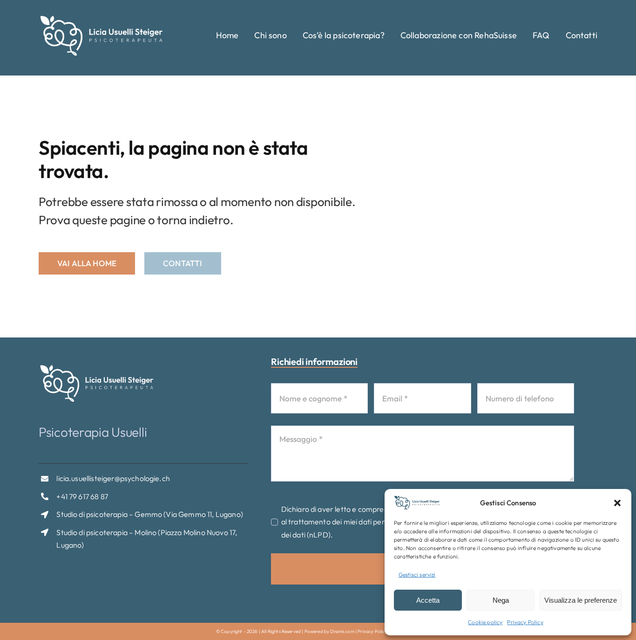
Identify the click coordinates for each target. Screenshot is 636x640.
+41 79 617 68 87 (82, 496)
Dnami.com (342, 631)
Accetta (428, 600)
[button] (617, 503)
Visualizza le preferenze (580, 600)
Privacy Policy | (374, 631)
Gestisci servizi (417, 574)
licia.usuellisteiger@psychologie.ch (113, 478)
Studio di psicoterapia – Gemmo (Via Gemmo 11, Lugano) (149, 514)
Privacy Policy (525, 622)
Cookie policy (485, 622)
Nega (501, 600)
